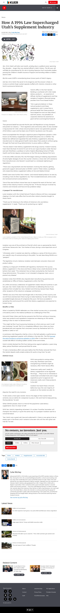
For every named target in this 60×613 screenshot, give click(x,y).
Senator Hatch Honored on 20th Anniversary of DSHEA (47, 567)
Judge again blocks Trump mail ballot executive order (27, 522)
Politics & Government (18, 508)
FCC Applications (50, 588)
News (3, 17)
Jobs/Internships (38, 588)
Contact (24, 592)
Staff (23, 595)
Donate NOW (11, 447)
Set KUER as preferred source (50, 32)
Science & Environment (19, 531)
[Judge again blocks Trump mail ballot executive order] (7, 522)
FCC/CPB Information (39, 595)
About (23, 588)
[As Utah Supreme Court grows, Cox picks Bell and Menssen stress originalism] (7, 511)
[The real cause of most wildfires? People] (7, 545)
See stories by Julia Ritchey (19, 497)
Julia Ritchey (15, 32)
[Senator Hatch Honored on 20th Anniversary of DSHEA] (35, 568)
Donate (53, 2)
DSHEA (17, 455)
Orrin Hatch (11, 459)
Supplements (28, 455)
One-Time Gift (42, 438)
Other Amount (35, 443)
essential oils (40, 455)
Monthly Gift (17, 438)
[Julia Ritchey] (5, 474)
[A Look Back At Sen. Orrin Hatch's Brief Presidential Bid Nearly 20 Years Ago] (8, 568)
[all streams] (57, 8)
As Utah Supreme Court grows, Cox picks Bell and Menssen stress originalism (34, 510)
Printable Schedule (51, 592)
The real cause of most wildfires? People (24, 545)
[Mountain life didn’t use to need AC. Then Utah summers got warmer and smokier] (7, 534)
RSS (47, 595)
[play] (4, 8)
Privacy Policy (37, 592)
